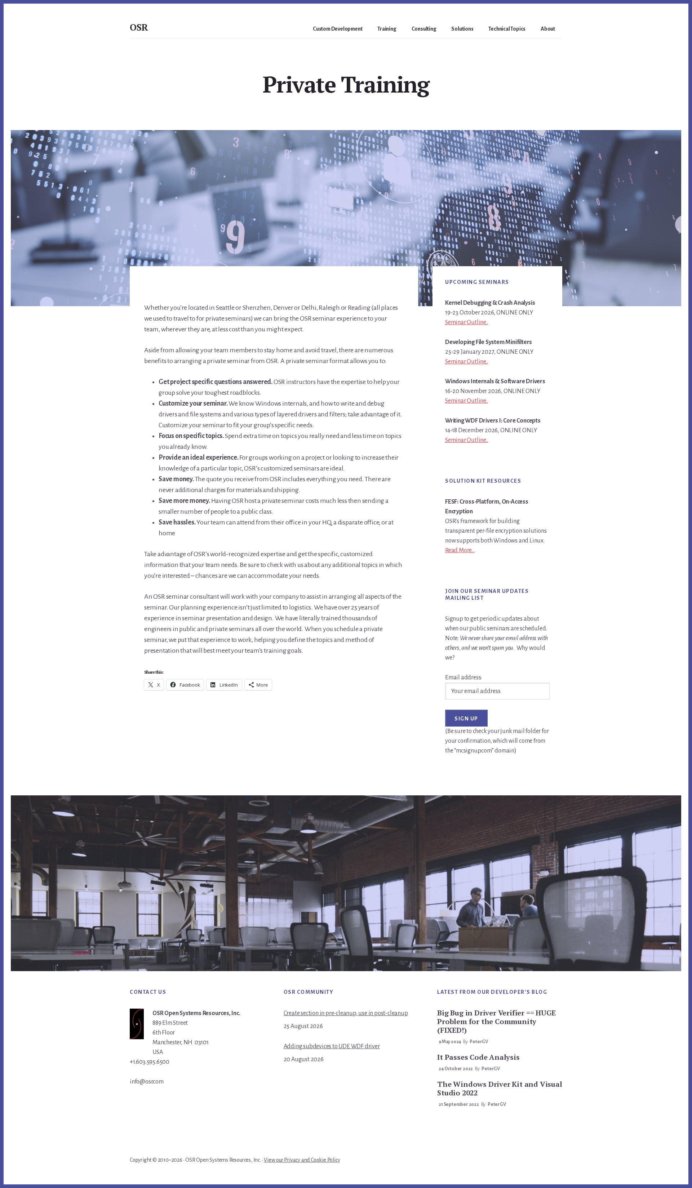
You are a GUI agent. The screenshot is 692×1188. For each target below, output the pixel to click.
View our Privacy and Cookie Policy (302, 1160)
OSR (139, 27)
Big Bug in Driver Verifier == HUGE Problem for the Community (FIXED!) (496, 1021)
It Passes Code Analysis (478, 1057)
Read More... (460, 550)
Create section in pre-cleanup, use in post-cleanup (346, 1013)
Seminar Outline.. (466, 322)
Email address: (463, 677)
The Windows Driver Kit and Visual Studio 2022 (499, 1088)
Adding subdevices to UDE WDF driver (332, 1046)
